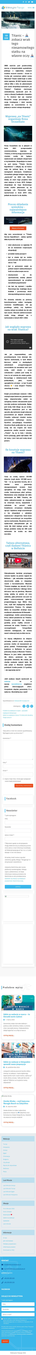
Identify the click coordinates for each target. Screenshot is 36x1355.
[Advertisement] (18, 944)
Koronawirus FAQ (8, 1250)
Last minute (7, 1224)
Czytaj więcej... (8, 1035)
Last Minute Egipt (8, 1191)
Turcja (5, 1144)
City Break (6, 1162)
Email (5, 771)
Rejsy (5, 1171)
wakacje (7, 681)
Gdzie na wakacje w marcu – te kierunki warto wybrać (16, 1015)
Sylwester (6, 1221)
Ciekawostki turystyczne (21, 701)
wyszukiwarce (16, 684)
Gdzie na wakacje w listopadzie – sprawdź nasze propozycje (17, 1063)
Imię (5, 762)
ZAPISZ (18, 887)
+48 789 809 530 (9, 1282)
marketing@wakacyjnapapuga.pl (14, 1269)
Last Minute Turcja (9, 1188)
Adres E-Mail (9, 835)
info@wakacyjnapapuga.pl (12, 1264)
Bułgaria (6, 1159)
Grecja (5, 1150)
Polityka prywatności (9, 1244)
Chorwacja (6, 1156)
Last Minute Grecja (9, 1185)
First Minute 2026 (8, 1208)
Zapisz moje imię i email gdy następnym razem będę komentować (18, 780)
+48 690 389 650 (9, 1278)
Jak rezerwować (8, 1241)
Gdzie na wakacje (8, 1218)
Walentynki (7, 1215)
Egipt (4, 1153)
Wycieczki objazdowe (10, 1165)
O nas (5, 1238)
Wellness (6, 1168)
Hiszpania (6, 1147)
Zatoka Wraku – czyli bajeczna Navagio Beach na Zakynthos (16, 1102)
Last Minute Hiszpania (10, 1195)
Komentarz (7, 738)
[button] (30, 8)
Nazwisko (8, 827)
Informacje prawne (9, 1247)
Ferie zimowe (7, 1212)
